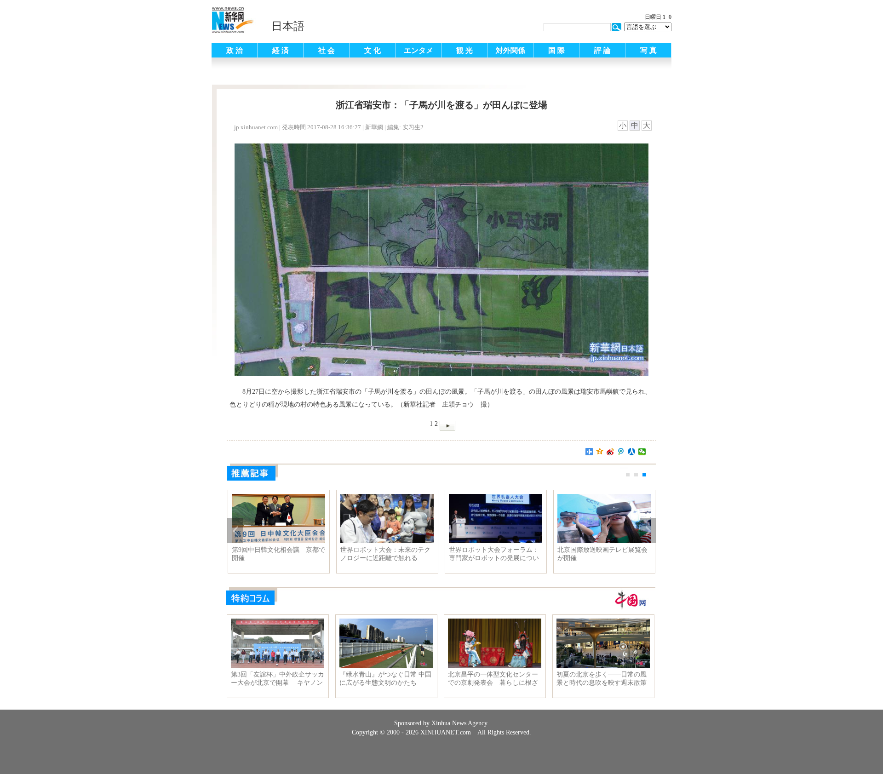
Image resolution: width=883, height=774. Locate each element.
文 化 (372, 50)
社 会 (326, 50)
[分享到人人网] (632, 451)
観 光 (464, 50)
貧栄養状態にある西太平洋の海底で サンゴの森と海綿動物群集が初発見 (494, 554)
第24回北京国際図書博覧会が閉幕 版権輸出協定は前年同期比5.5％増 (602, 554)
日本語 (287, 26)
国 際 (556, 50)
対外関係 (510, 50)
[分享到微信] (642, 451)
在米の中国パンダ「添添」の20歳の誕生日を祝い (385, 554)
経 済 (280, 50)
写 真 (648, 50)
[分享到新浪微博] (610, 451)
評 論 (602, 50)
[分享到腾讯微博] (621, 451)
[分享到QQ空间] (600, 451)
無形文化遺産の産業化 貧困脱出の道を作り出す (278, 554)
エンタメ (418, 50)
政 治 (234, 50)
